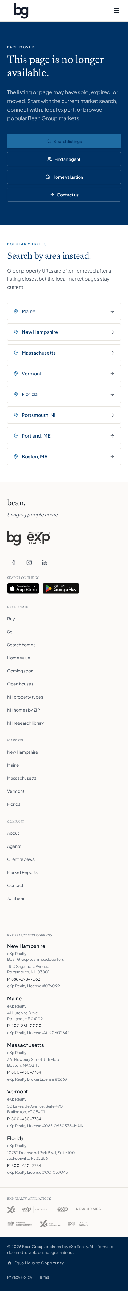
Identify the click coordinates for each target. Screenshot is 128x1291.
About (13, 833)
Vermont (15, 791)
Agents (14, 846)
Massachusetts (22, 778)
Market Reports (22, 872)
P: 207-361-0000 (24, 1025)
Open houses (20, 683)
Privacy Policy (19, 1277)
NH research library (25, 722)
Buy (11, 618)
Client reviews (21, 859)
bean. (16, 503)
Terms (43, 1277)
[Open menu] (116, 10)
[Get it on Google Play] (61, 588)
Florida (14, 804)
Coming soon (20, 670)
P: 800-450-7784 (24, 1072)
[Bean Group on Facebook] (13, 562)
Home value (18, 657)
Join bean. (16, 898)
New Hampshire (22, 752)
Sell (10, 631)
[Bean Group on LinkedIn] (44, 562)
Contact (15, 885)
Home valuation (67, 177)
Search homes (21, 644)
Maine (13, 765)
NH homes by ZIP (23, 709)
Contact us (68, 194)
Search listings (68, 141)
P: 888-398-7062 (23, 979)
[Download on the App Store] (23, 588)
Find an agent (67, 159)
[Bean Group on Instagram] (29, 562)
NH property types (25, 696)
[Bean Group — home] (21, 10)
